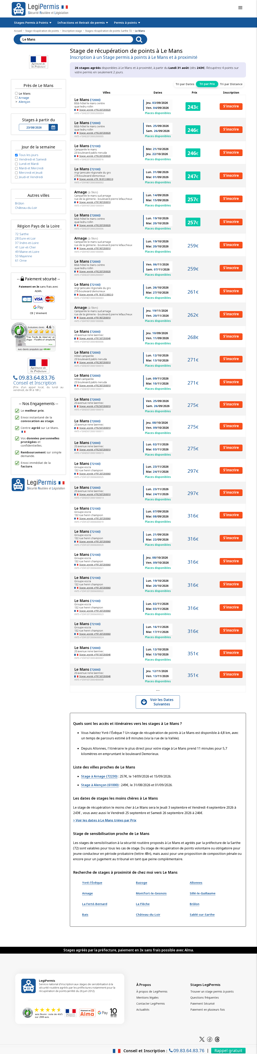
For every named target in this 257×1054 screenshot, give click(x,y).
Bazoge (141, 883)
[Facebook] (209, 1039)
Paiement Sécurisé (202, 1003)
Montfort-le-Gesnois (151, 893)
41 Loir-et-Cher (25, 247)
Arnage (87, 893)
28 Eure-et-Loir (25, 238)
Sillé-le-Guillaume (202, 893)
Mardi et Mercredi (31, 168)
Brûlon (194, 904)
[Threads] (217, 1039)
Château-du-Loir (148, 914)
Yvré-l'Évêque (92, 883)
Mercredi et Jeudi (30, 172)
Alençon (24, 102)
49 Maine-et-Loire (27, 252)
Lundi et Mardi (29, 164)
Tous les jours (28, 155)
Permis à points (126, 22)
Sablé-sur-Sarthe (202, 914)
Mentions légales (147, 997)
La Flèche (143, 904)
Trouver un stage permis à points (212, 991)
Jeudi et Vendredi (31, 177)
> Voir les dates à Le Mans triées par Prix (104, 820)
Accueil (18, 31)
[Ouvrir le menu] (240, 8)
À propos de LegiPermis (151, 991)
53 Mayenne (23, 256)
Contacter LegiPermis (150, 1003)
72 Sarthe (22, 234)
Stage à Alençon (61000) (100, 785)
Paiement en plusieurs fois (207, 1009)
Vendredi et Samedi (32, 159)
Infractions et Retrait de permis (81, 22)
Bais (85, 914)
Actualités (142, 1009)
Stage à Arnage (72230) (99, 776)
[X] (202, 1039)
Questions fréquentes (204, 997)
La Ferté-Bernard (94, 904)
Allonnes (196, 883)
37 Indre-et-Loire (27, 243)
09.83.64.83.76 (37, 377)
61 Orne (21, 260)
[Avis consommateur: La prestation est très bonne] (33, 337)
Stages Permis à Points (31, 22)
